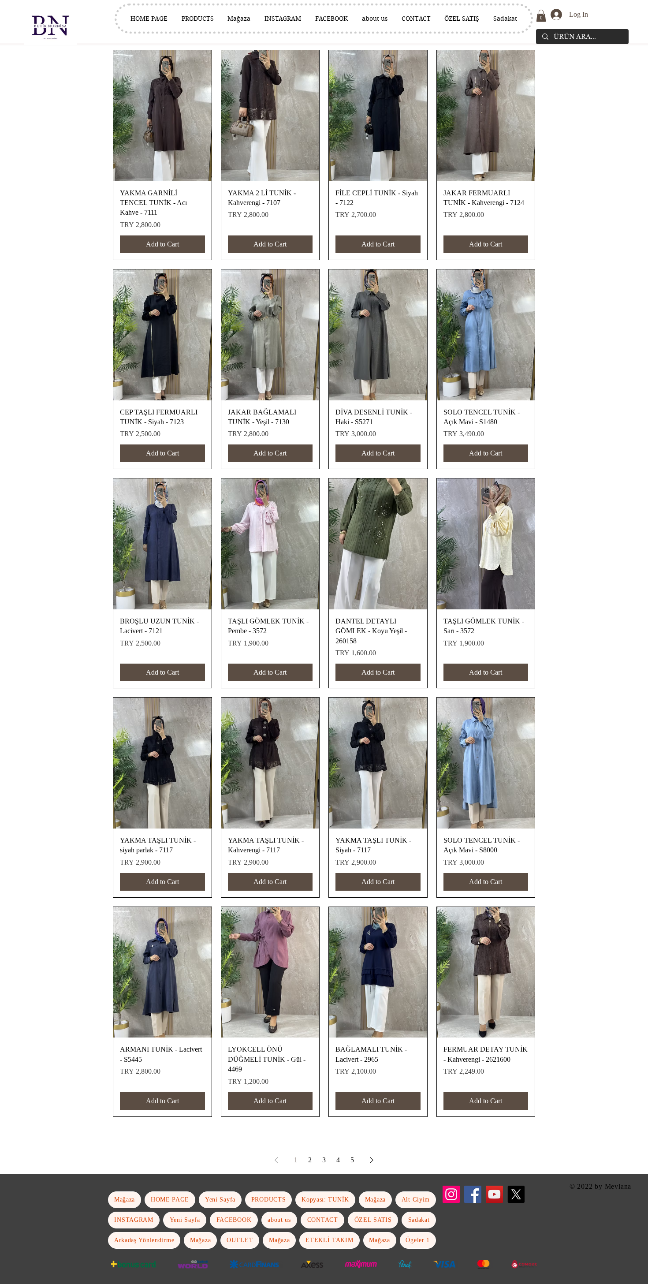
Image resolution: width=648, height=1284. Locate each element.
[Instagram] (451, 1194)
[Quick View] (162, 115)
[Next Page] (371, 1160)
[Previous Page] (276, 1160)
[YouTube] (494, 1194)
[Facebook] (472, 1194)
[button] (541, 16)
